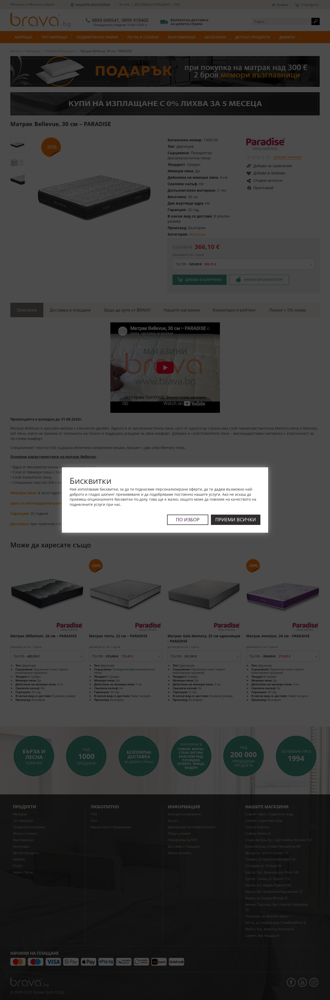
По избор (188, 519)
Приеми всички (235, 519)
